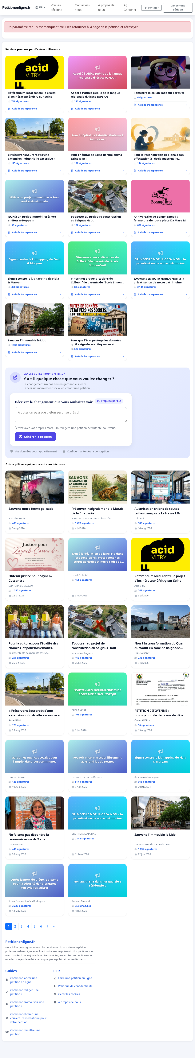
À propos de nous (106, 7)
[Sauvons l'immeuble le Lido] (34, 330)
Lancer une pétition (178, 7)
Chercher (130, 9)
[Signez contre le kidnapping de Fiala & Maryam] (34, 270)
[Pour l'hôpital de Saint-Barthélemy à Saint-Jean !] (97, 146)
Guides (11, 971)
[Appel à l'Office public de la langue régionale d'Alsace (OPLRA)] (97, 84)
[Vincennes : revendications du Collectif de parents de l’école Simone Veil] (97, 270)
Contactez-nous (82, 7)
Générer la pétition (38, 436)
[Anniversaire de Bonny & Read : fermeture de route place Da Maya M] (160, 208)
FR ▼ (42, 7)
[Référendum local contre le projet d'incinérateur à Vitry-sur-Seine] (34, 84)
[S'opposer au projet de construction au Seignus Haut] (97, 208)
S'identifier (151, 7)
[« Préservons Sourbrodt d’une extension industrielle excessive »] (34, 146)
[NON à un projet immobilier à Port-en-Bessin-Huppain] (34, 208)
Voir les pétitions (56, 7)
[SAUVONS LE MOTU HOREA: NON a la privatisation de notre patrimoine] (160, 270)
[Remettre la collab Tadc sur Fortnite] (160, 82)
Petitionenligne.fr (16, 8)
